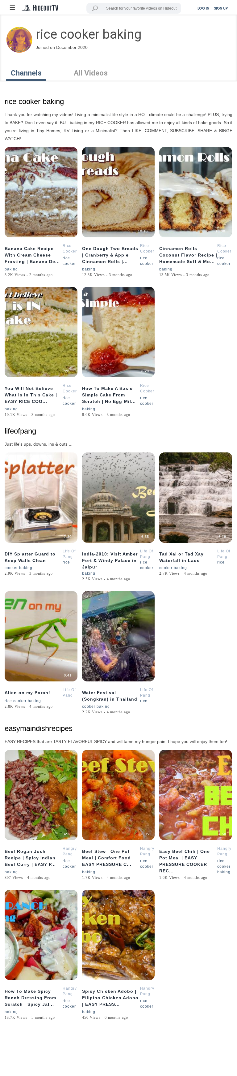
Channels (26, 73)
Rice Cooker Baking (70, 251)
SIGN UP (221, 9)
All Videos (91, 73)
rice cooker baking (23, 701)
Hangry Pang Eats (70, 854)
